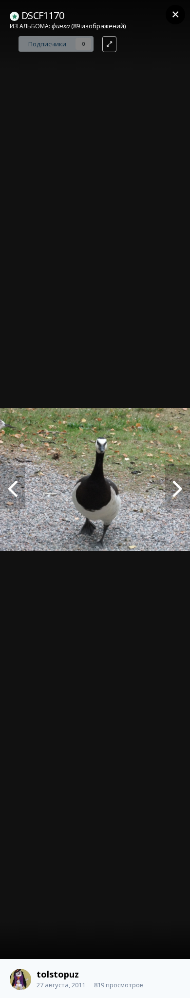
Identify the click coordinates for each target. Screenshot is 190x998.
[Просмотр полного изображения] (109, 44)
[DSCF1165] (177, 487)
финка (61, 25)
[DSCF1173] (12, 487)
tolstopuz (58, 974)
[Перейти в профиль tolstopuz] (20, 979)
